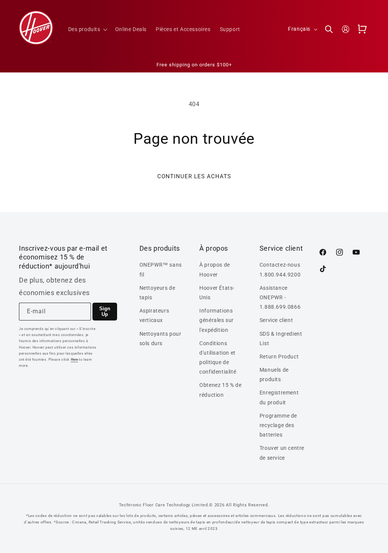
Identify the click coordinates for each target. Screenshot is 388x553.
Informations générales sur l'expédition (216, 320)
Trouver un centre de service (282, 452)
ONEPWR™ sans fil (160, 269)
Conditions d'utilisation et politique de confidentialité (217, 357)
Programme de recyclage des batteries (278, 425)
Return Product (279, 356)
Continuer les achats (194, 176)
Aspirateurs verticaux (154, 315)
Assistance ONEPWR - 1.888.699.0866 (280, 297)
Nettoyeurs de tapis (157, 292)
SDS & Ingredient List (281, 338)
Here (74, 359)
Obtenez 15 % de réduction (220, 389)
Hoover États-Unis (217, 292)
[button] (87, 29)
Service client (276, 320)
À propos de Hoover (214, 269)
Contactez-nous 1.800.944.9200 (280, 269)
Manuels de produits (274, 374)
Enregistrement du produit (279, 397)
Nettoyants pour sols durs (160, 338)
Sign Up (104, 311)
